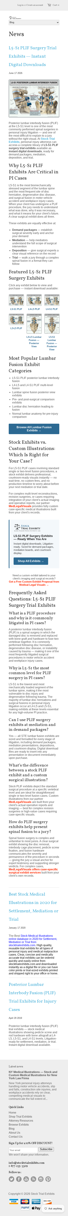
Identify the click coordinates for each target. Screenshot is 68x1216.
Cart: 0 (56, 5)
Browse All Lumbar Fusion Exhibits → (34, 429)
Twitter (11, 1179)
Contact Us (15, 1136)
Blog (11, 1128)
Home (12, 1112)
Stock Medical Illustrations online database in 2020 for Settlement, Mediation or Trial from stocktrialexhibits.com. (33, 940)
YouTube (26, 1179)
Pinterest (48, 1179)
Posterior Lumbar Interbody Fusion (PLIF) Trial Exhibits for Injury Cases (32, 997)
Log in (20, 5)
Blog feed (33, 1179)
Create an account (34, 5)
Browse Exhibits (19, 1124)
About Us (14, 1132)
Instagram (41, 1179)
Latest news (16, 1067)
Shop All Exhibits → (31, 561)
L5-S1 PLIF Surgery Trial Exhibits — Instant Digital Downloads (32, 56)
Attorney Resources (21, 1120)
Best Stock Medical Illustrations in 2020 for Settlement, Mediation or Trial (33, 907)
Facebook (19, 1179)
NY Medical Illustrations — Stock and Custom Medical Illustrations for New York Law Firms (33, 1075)
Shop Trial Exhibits (20, 1116)
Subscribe (46, 1149)
